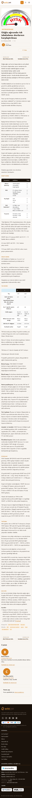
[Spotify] (16, 718)
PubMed (18, 621)
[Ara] (25, 2)
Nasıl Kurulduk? (4, 736)
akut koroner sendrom (14, 627)
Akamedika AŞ (4, 741)
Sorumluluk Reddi (5, 754)
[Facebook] (9, 718)
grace (22, 627)
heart (26, 627)
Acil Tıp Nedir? (4, 734)
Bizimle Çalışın (4, 744)
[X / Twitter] (2, 718)
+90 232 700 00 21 (10, 774)
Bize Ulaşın (3, 746)
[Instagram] (6, 718)
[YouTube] (13, 718)
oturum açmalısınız (19, 692)
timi (11, 629)
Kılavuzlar (23, 624)
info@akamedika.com (10, 776)
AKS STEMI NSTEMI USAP (7, 29)
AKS (7, 627)
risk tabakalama (5, 629)
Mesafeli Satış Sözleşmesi (7, 751)
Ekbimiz (3, 739)
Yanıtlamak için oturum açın (8, 665)
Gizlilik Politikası (4, 749)
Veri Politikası (4, 759)
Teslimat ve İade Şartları (6, 756)
